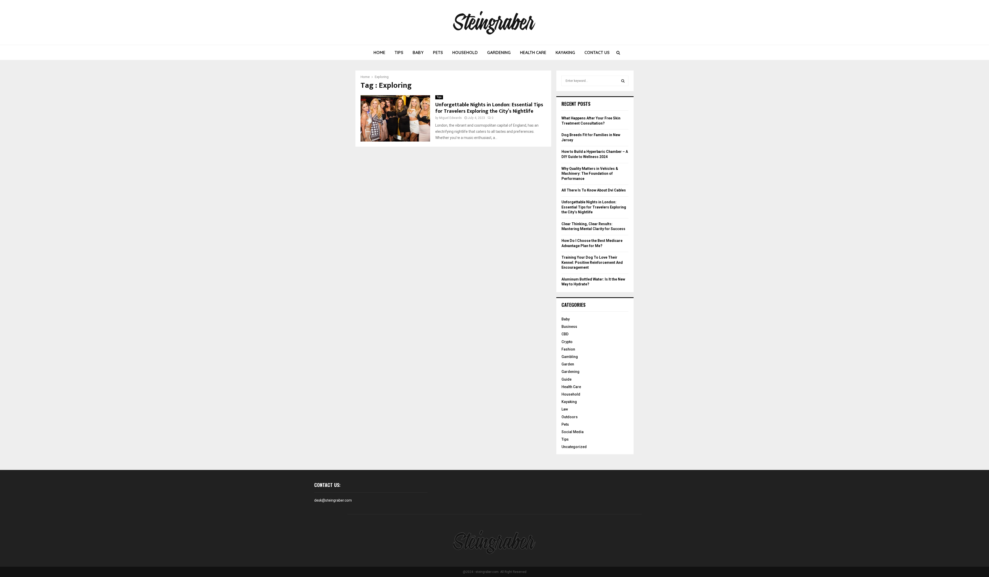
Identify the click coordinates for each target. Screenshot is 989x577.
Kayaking (565, 52)
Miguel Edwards (450, 118)
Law (564, 409)
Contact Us (597, 52)
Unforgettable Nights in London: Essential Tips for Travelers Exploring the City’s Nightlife (489, 108)
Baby (418, 52)
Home (379, 52)
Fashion (568, 349)
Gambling (569, 357)
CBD (564, 334)
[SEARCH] (622, 81)
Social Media (572, 432)
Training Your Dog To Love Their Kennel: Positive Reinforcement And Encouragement (592, 262)
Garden (567, 364)
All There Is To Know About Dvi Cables (593, 190)
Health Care (533, 52)
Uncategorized (574, 447)
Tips (399, 52)
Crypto (567, 342)
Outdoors (569, 417)
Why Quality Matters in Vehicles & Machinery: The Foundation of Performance (589, 174)
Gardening (499, 52)
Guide (566, 379)
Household (465, 52)
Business (569, 327)
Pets (438, 52)
